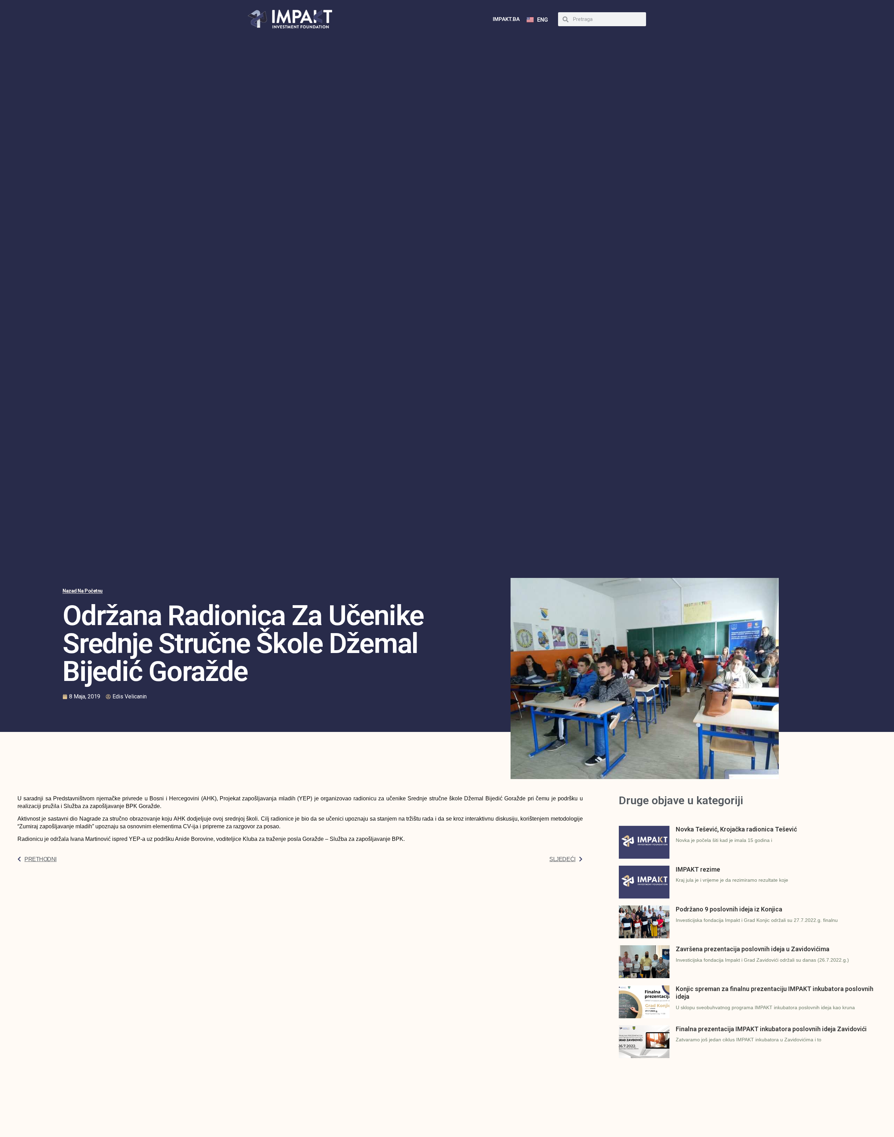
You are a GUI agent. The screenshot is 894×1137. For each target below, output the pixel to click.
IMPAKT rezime (698, 869)
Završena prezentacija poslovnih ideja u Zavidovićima (752, 949)
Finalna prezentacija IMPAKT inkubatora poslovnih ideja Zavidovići (771, 1029)
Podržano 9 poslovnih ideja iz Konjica (729, 909)
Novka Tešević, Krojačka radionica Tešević (736, 829)
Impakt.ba (506, 19)
